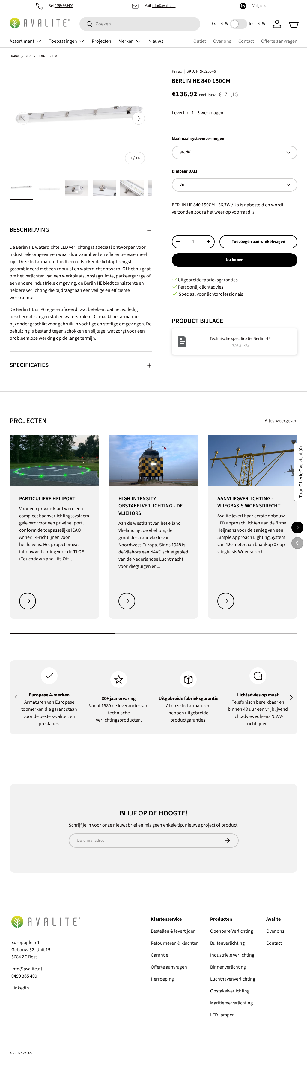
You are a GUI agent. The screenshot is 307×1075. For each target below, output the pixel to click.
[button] (293, 24)
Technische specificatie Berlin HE (240, 339)
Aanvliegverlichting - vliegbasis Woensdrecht (249, 502)
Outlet (199, 41)
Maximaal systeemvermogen (198, 139)
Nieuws (155, 41)
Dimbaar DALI (184, 171)
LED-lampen (222, 1015)
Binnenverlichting (228, 967)
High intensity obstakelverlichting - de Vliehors (150, 506)
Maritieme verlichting (231, 1003)
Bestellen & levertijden (173, 931)
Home (14, 56)
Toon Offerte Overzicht (300, 472)
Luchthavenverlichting (232, 979)
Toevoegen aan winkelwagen (258, 242)
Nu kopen (234, 260)
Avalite (26, 1053)
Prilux (177, 71)
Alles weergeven (281, 420)
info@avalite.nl (163, 5)
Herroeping (162, 979)
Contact (246, 41)
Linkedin (20, 988)
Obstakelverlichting (229, 991)
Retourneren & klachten (175, 943)
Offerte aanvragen (279, 41)
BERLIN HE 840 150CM (41, 56)
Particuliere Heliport (47, 498)
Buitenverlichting (227, 943)
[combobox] (140, 24)
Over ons (222, 41)
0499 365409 (64, 5)
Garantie (159, 955)
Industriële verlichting (232, 955)
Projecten (101, 41)
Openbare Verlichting (231, 931)
